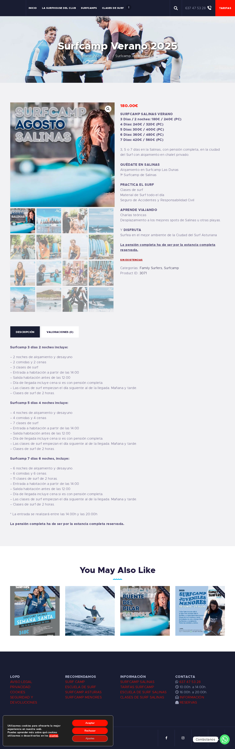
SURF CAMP (75, 682)
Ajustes (90, 738)
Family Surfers (151, 268)
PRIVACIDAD (20, 687)
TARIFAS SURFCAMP (137, 687)
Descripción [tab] (25, 332)
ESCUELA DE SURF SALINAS (143, 692)
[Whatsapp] (225, 739)
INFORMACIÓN (192, 697)
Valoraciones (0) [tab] (60, 332)
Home (87, 56)
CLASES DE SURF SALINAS (142, 697)
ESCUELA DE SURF (80, 687)
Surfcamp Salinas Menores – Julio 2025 (200, 605)
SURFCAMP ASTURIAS (83, 692)
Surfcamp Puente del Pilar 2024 (145, 605)
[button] (108, 109)
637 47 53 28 (189, 682)
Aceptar (90, 723)
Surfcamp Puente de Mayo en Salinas (90, 605)
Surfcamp (171, 268)
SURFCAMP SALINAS (137, 682)
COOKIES (17, 692)
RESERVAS (188, 702)
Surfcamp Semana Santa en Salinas (35, 605)
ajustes (53, 735)
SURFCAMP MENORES (83, 697)
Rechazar (89, 730)
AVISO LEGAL (21, 682)
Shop (100, 56)
